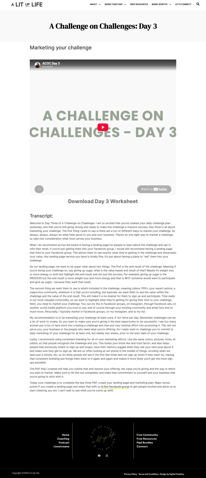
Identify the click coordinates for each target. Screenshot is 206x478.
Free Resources (139, 4)
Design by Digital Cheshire (172, 474)
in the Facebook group (115, 386)
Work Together (113, 4)
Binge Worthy (160, 4)
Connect (142, 446)
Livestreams (61, 446)
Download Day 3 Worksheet (103, 201)
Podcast (64, 442)
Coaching (63, 438)
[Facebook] (99, 455)
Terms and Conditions (148, 474)
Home (65, 435)
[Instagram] (107, 455)
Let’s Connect (183, 4)
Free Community (147, 435)
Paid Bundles (145, 442)
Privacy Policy (130, 474)
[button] (198, 4)
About (93, 4)
